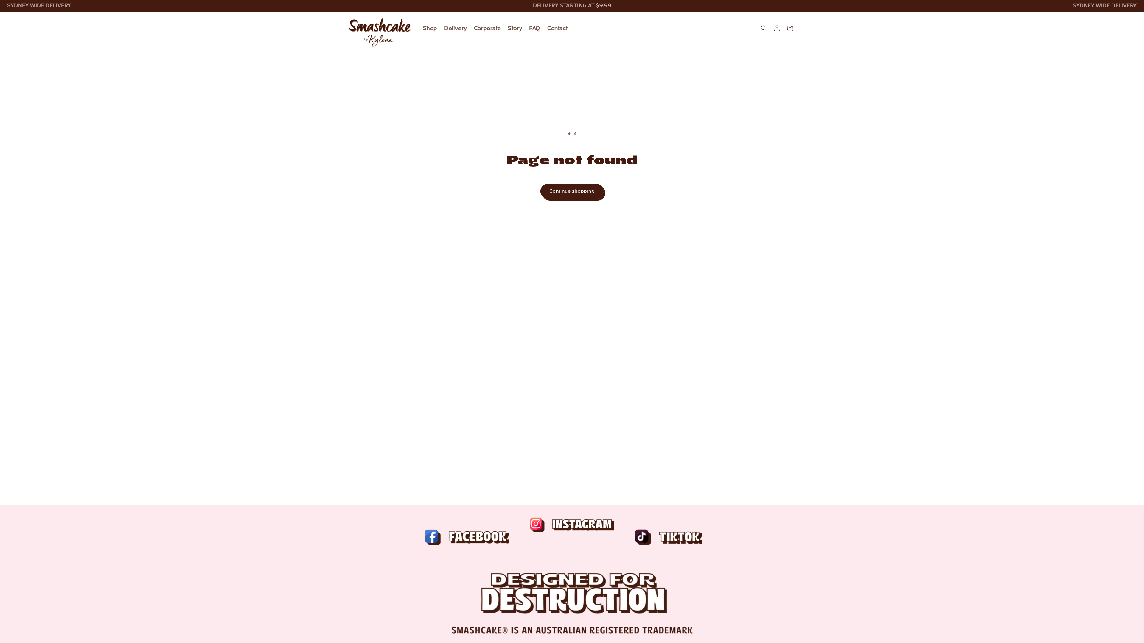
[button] (763, 28)
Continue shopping (572, 191)
